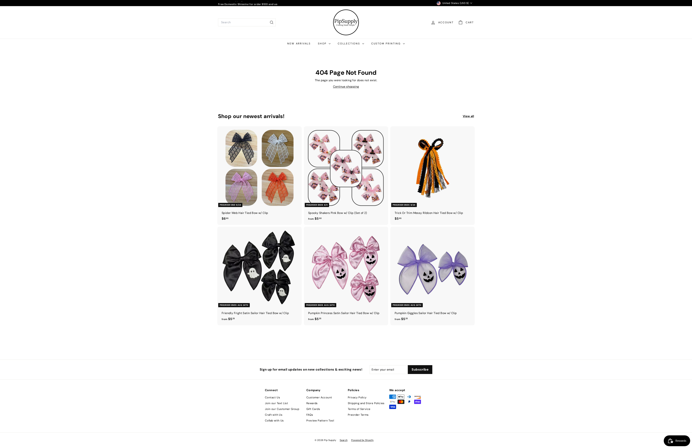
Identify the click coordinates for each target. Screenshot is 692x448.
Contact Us (272, 397)
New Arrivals (299, 43)
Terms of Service (359, 409)
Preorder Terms (358, 415)
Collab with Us (274, 420)
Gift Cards (313, 409)
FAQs (309, 415)
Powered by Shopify (362, 440)
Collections (349, 43)
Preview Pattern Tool (320, 420)
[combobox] (247, 22)
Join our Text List (276, 403)
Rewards (312, 403)
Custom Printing (386, 43)
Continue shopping (346, 86)
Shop (323, 43)
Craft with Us (273, 415)
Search (343, 440)
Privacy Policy (357, 397)
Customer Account (319, 397)
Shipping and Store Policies (366, 403)
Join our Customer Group (282, 409)
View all (468, 116)
